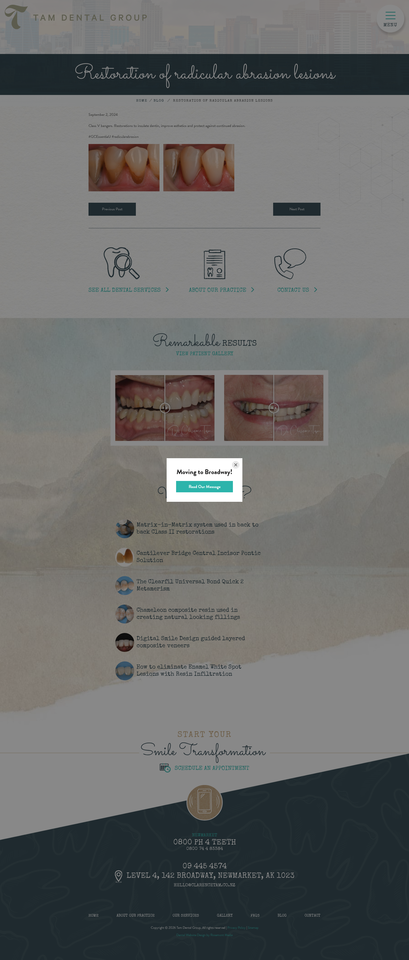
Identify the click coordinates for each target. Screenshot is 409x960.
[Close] (236, 465)
